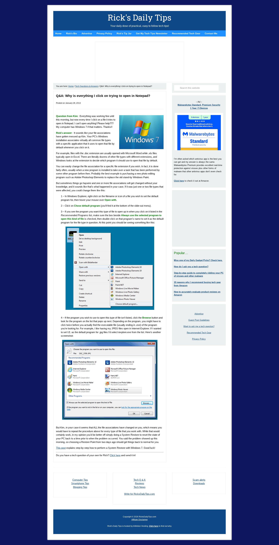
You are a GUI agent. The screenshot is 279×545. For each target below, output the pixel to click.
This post (61, 447)
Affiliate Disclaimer (139, 520)
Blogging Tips (80, 487)
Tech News (139, 487)
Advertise (199, 314)
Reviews (139, 483)
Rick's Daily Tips (139, 17)
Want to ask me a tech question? (198, 326)
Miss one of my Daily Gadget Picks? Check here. (198, 260)
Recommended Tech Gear (199, 332)
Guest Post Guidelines (199, 320)
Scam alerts (199, 479)
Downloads (199, 483)
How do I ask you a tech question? (191, 266)
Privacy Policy (199, 339)
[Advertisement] (199, 218)
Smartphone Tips (80, 483)
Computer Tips (80, 479)
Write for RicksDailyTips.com (139, 494)
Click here (115, 455)
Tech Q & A (139, 479)
